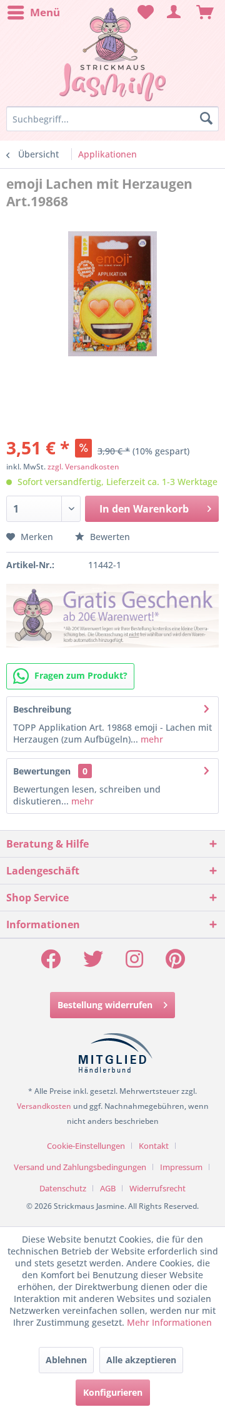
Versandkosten (44, 1106)
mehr (150, 739)
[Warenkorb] (205, 12)
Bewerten (109, 537)
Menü (45, 12)
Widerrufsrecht (157, 1188)
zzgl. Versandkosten (83, 466)
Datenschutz (62, 1188)
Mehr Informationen (169, 1322)
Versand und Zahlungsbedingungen (80, 1167)
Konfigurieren (112, 1392)
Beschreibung (42, 709)
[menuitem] (33, 12)
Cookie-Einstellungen (86, 1145)
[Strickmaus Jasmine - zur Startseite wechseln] (112, 54)
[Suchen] (206, 118)
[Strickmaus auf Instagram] (134, 963)
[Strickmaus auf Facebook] (51, 963)
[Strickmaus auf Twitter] (93, 963)
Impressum (181, 1167)
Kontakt (154, 1145)
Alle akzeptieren (141, 1360)
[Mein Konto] (174, 12)
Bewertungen (42, 771)
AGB (108, 1188)
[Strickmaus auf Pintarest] (175, 963)
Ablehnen (66, 1360)
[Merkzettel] (143, 12)
